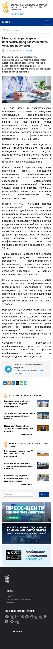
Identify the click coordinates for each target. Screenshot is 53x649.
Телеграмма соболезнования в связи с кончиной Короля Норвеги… (19, 416)
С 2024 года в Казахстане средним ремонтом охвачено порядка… (18, 466)
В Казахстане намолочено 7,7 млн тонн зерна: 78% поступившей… (18, 453)
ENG (22, 14)
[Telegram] (25, 383)
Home (10, 596)
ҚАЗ (12, 14)
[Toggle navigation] (47, 22)
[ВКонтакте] (5, 383)
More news (26, 434)
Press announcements (19, 599)
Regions (11, 602)
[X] (17, 383)
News (29, 50)
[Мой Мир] (13, 383)
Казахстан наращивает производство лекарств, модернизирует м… (16, 478)
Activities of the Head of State (25, 395)
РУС (17, 14)
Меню (6, 21)
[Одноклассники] (9, 383)
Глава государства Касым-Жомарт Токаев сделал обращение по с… (17, 403)
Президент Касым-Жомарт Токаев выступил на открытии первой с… (18, 428)
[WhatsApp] (21, 383)
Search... (44, 494)
